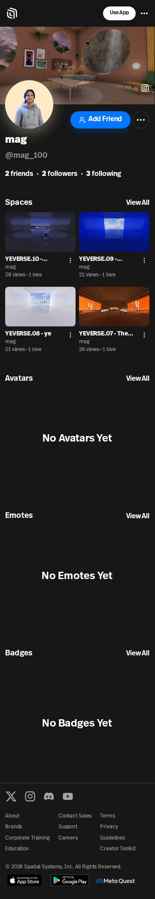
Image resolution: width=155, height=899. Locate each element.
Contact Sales (74, 816)
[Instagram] (30, 796)
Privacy (109, 827)
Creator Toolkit (117, 849)
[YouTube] (68, 796)
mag (10, 267)
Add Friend (105, 119)
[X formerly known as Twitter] (11, 796)
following (103, 174)
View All (137, 203)
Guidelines (112, 838)
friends (19, 174)
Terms (107, 816)
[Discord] (49, 796)
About (12, 816)
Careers (68, 838)
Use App (119, 13)
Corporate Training (27, 838)
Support (67, 827)
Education (17, 849)
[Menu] (144, 13)
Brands (13, 827)
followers (59, 174)
